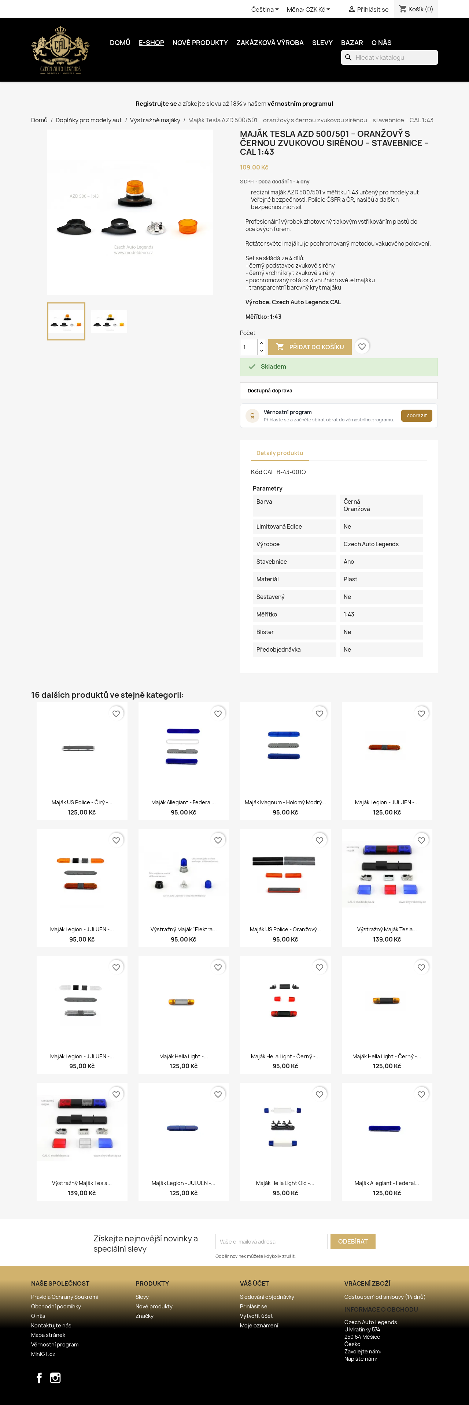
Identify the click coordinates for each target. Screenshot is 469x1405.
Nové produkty (200, 42)
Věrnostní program (54, 1344)
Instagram (55, 1378)
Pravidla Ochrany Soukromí (64, 1296)
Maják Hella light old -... (285, 1182)
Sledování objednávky (267, 1296)
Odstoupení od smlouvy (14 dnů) (385, 1296)
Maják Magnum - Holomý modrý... (285, 802)
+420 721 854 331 (402, 1351)
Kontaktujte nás (51, 1325)
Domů (120, 42)
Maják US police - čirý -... (82, 802)
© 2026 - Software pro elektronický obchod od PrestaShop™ (235, 1395)
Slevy (322, 42)
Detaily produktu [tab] (279, 453)
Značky (145, 1315)
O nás (382, 42)
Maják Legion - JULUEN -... (387, 802)
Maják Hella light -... (183, 1056)
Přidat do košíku (310, 346)
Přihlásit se (253, 1306)
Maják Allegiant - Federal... (183, 802)
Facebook (39, 1378)
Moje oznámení (259, 1325)
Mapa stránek (48, 1334)
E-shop (151, 42)
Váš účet (254, 1283)
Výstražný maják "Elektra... (184, 929)
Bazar (352, 42)
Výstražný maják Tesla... (387, 929)
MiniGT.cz (43, 1353)
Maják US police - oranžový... (285, 929)
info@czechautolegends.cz (379, 1366)
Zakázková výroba (270, 42)
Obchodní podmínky (56, 1306)
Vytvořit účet (256, 1315)
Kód (256, 472)
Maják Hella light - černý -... (285, 1056)
